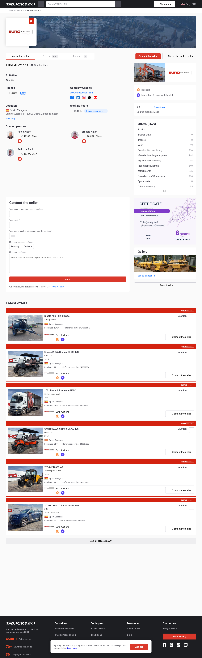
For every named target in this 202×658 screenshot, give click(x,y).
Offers (50, 56)
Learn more (72, 648)
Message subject (21, 242)
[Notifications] (141, 4)
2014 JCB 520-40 (53, 467)
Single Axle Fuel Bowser (57, 316)
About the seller (20, 56)
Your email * (14, 220)
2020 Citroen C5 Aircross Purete (61, 505)
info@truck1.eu (170, 628)
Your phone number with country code (30, 231)
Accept (139, 646)
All (164, 191)
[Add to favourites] (191, 317)
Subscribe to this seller (180, 56)
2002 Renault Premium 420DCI (60, 390)
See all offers (101, 541)
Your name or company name (26, 209)
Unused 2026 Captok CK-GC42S (61, 352)
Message (17, 252)
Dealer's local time (94, 111)
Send (67, 279)
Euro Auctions (62, 335)
